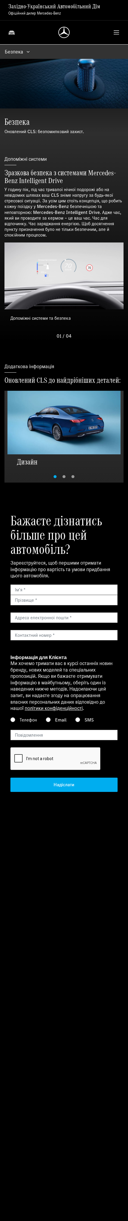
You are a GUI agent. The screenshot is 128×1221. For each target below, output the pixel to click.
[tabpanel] (64, 429)
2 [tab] (64, 476)
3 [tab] (72, 476)
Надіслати (64, 785)
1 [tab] (55, 476)
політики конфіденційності (54, 708)
